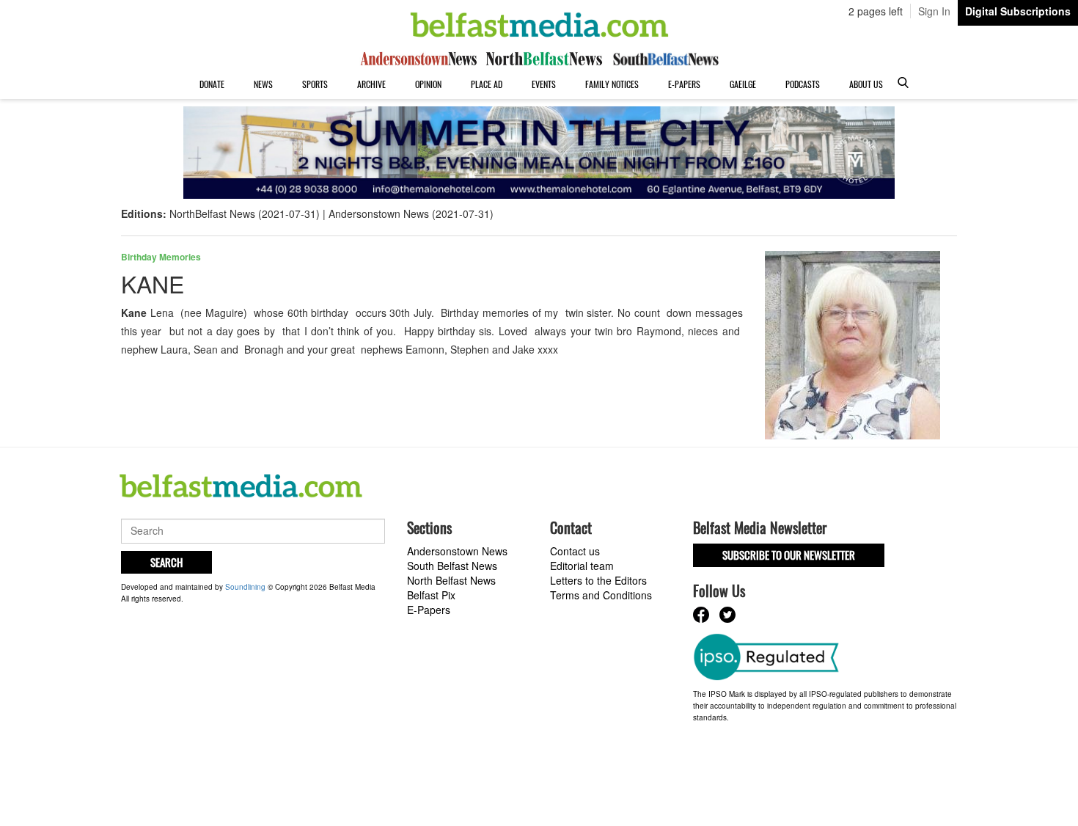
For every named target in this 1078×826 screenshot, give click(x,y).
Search (166, 562)
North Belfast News (451, 580)
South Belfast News (452, 565)
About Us (866, 84)
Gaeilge (743, 84)
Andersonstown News (457, 551)
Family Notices (612, 84)
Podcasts (802, 84)
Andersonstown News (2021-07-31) (411, 213)
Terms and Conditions (601, 595)
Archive (371, 84)
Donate (211, 84)
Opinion (428, 84)
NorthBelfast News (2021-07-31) (244, 213)
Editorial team (582, 565)
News (263, 84)
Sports (315, 84)
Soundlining (245, 587)
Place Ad (486, 84)
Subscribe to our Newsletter (788, 555)
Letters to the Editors (598, 580)
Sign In (934, 11)
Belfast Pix (431, 595)
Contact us (575, 551)
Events (544, 84)
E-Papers (684, 84)
